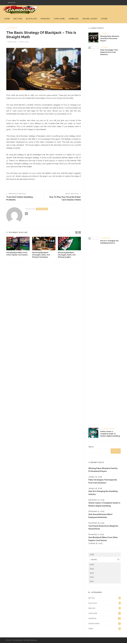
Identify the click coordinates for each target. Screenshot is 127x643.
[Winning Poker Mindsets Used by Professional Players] (93, 37)
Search (91, 447)
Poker (104, 19)
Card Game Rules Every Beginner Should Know (103, 527)
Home (7, 19)
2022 (92, 577)
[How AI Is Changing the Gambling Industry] (93, 330)
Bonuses (45, 19)
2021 (92, 581)
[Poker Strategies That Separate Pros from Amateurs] (93, 140)
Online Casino (89, 19)
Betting (18, 19)
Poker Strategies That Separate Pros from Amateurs (109, 52)
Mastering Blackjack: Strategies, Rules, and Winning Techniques (41, 255)
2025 (92, 564)
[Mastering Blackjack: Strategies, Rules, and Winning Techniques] (43, 243)
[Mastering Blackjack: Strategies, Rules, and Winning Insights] (69, 243)
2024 (92, 569)
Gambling (74, 19)
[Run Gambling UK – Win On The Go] (20, 10)
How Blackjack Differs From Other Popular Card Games (103, 538)
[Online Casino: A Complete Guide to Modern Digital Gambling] (93, 433)
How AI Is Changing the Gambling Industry (103, 492)
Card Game (59, 19)
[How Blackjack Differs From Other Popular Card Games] (18, 243)
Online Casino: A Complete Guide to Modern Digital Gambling (110, 434)
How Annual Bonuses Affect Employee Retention (100, 515)
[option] (18, 246)
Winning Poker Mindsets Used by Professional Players (109, 38)
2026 (92, 554)
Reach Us (11, 2)
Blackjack (31, 19)
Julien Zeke (42, 209)
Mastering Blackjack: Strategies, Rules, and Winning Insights (67, 255)
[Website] (26, 213)
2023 (92, 573)
